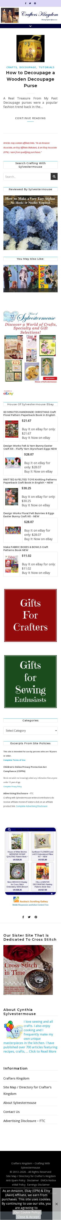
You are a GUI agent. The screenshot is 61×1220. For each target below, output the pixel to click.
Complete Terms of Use (14, 760)
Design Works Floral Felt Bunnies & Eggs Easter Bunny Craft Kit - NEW (28, 515)
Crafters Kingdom (16, 1078)
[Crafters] (30, 615)
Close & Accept (28, 1217)
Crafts (11, 67)
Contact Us (11, 1112)
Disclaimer (33, 1180)
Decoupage (27, 67)
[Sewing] (30, 682)
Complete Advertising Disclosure (31, 806)
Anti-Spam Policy (15, 1180)
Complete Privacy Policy (12, 786)
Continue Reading (30, 118)
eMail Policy (19, 1184)
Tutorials (47, 67)
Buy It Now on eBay (36, 438)
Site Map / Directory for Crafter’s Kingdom (27, 1090)
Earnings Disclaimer (38, 1184)
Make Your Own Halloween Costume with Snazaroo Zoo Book (29, 292)
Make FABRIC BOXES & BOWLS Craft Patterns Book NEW (25, 549)
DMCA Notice (48, 1180)
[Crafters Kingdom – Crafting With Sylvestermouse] (30, 15)
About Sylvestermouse (19, 1103)
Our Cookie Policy (27, 1212)
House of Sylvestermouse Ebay (30, 404)
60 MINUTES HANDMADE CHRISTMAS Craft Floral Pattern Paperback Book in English (29, 413)
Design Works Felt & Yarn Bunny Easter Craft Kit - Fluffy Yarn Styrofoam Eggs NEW (30, 447)
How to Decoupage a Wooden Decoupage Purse (30, 79)
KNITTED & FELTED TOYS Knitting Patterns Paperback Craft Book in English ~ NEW (30, 481)
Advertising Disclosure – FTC (24, 1121)
